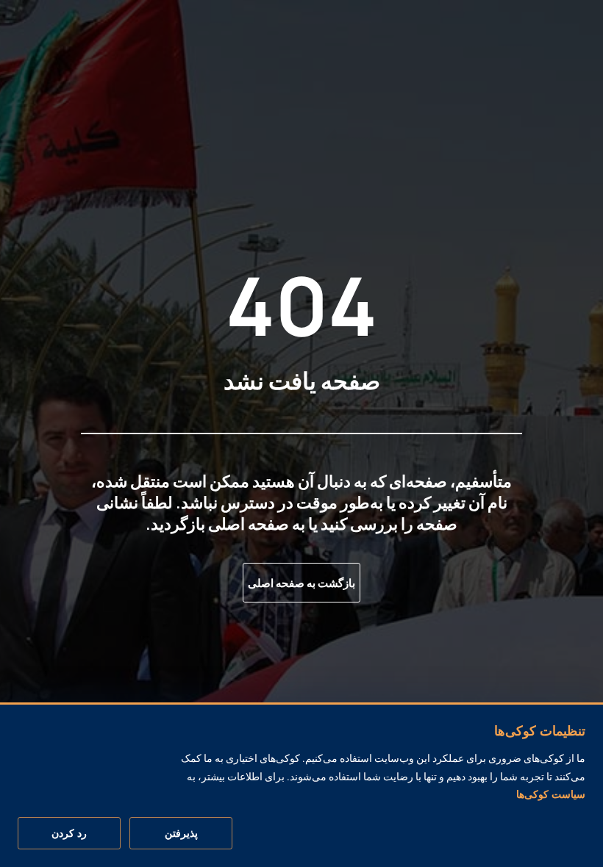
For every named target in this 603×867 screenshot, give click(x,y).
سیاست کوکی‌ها (550, 794)
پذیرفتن (181, 833)
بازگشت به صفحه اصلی (301, 583)
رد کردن (69, 833)
